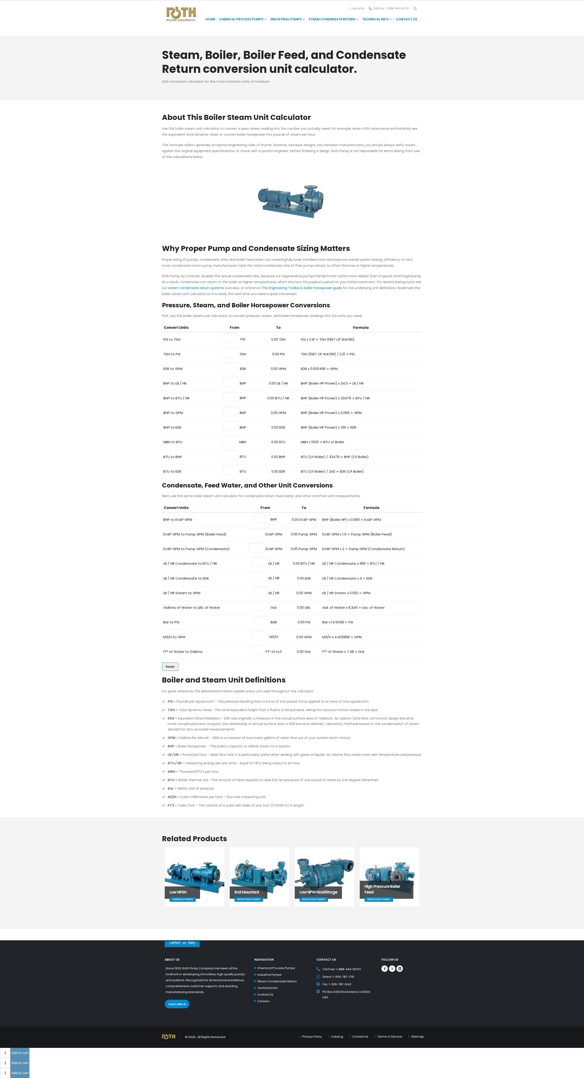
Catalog (337, 1036)
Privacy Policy (312, 1036)
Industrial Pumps (269, 975)
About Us (358, 8)
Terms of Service (389, 1036)
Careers (263, 1001)
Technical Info (267, 988)
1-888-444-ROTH (397, 8)
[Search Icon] (416, 8)
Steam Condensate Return (277, 981)
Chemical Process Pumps (276, 968)
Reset (170, 667)
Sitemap (417, 1036)
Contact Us (265, 994)
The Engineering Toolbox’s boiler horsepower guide (302, 288)
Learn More (177, 1004)
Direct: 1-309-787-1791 (338, 977)
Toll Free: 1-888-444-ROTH (342, 969)
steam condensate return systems (196, 288)
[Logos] (384, 968)
